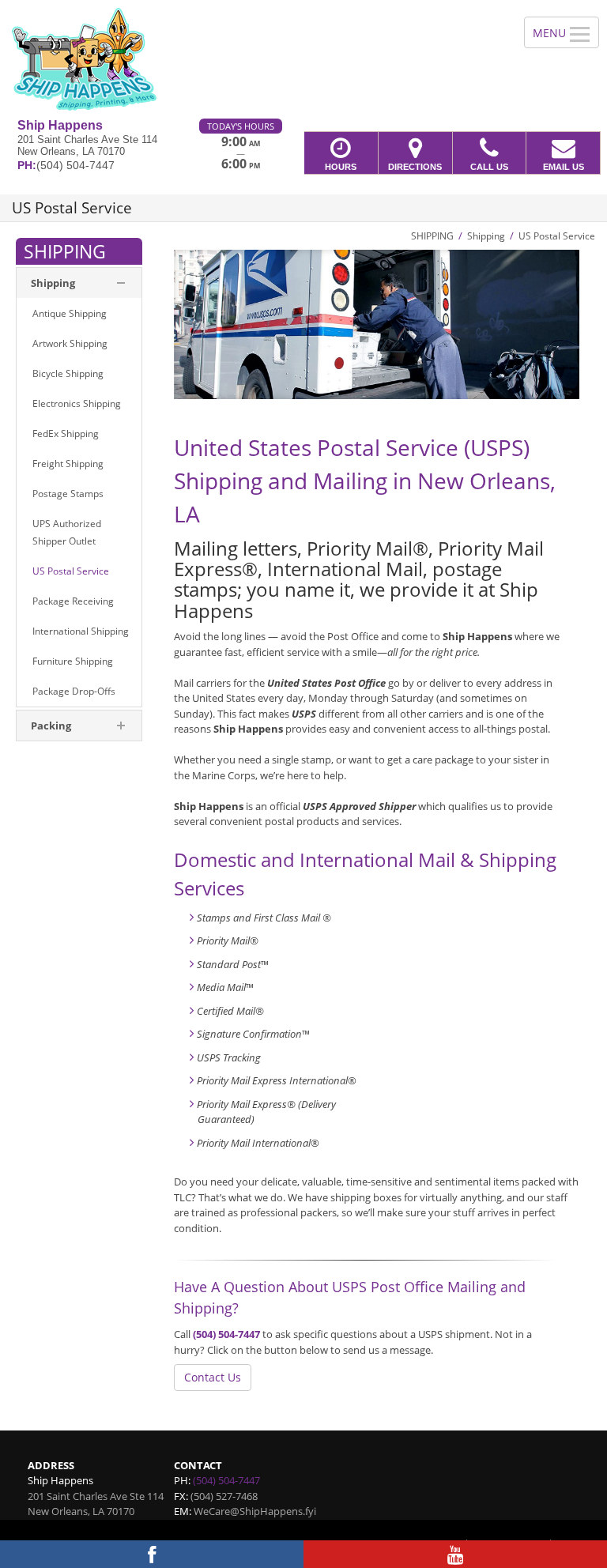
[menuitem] (79, 314)
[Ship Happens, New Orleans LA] (303, 59)
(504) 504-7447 (226, 1334)
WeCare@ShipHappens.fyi (255, 1511)
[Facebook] (152, 1554)
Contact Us (212, 1377)
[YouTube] (455, 1554)
